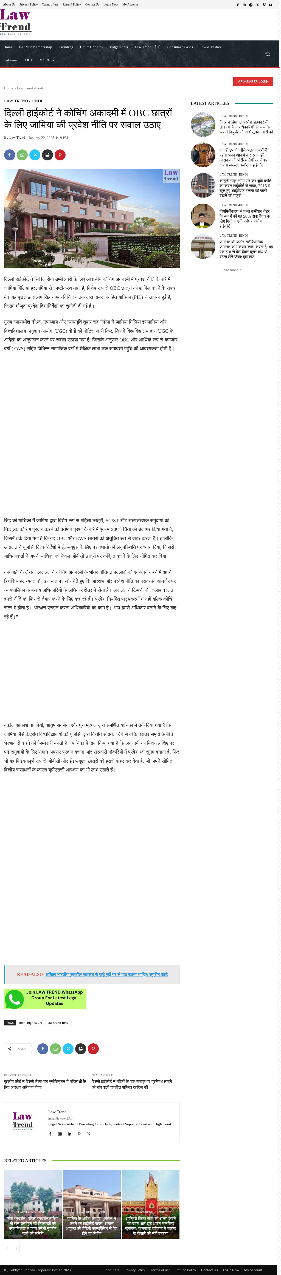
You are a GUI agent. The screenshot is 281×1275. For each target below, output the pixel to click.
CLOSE (217, 34)
